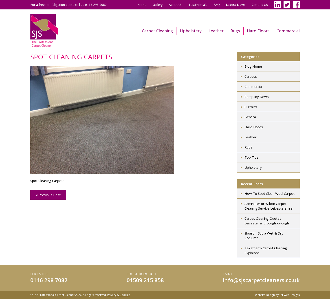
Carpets (250, 76)
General (250, 117)
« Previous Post (48, 195)
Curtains (250, 106)
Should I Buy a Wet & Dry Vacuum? (263, 235)
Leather (216, 30)
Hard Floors (258, 30)
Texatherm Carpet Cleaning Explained (265, 250)
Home (141, 4)
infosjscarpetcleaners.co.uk (261, 280)
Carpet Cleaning (157, 30)
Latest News (235, 4)
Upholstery (191, 30)
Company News (256, 96)
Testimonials (198, 4)
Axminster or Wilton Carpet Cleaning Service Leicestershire (268, 205)
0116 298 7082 (49, 280)
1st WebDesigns (289, 295)
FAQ (216, 4)
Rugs (235, 30)
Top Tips (251, 157)
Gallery (158, 4)
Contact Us (260, 4)
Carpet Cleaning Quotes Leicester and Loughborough (266, 220)
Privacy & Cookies (118, 295)
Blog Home (253, 66)
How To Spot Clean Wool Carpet (269, 193)
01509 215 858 (145, 280)
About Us (175, 4)
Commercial (288, 30)
